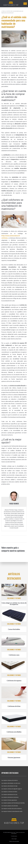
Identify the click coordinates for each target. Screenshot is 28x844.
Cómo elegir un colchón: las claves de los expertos (14, 603)
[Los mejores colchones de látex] (14, 692)
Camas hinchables (14, 629)
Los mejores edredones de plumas (10, 797)
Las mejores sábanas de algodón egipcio (11, 788)
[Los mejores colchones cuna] (14, 641)
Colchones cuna (14, 655)
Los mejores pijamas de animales (9, 805)
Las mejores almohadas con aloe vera (10, 783)
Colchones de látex (14, 706)
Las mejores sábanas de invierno (9, 780)
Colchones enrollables (14, 732)
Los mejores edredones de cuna (9, 794)
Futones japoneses (14, 757)
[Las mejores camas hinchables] (14, 615)
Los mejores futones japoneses (9, 800)
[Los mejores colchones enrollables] (14, 718)
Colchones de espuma (14, 680)
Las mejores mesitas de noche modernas (11, 808)
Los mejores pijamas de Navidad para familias (13, 803)
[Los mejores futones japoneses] (14, 744)
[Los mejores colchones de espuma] (14, 667)
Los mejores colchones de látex (9, 791)
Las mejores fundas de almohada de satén (11, 811)
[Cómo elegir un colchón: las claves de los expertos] (14, 590)
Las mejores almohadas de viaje (9, 786)
